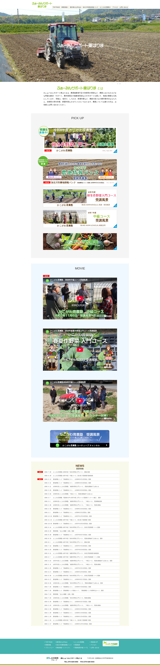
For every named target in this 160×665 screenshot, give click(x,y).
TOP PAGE (48, 642)
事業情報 (48, 645)
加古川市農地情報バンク (64, 645)
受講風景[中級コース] (81, 647)
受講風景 (77, 645)
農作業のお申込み (62, 642)
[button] (112, 84)
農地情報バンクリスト (63, 647)
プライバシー (49, 647)
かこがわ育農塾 (79, 642)
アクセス (93, 645)
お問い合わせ (95, 647)
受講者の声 (94, 642)
